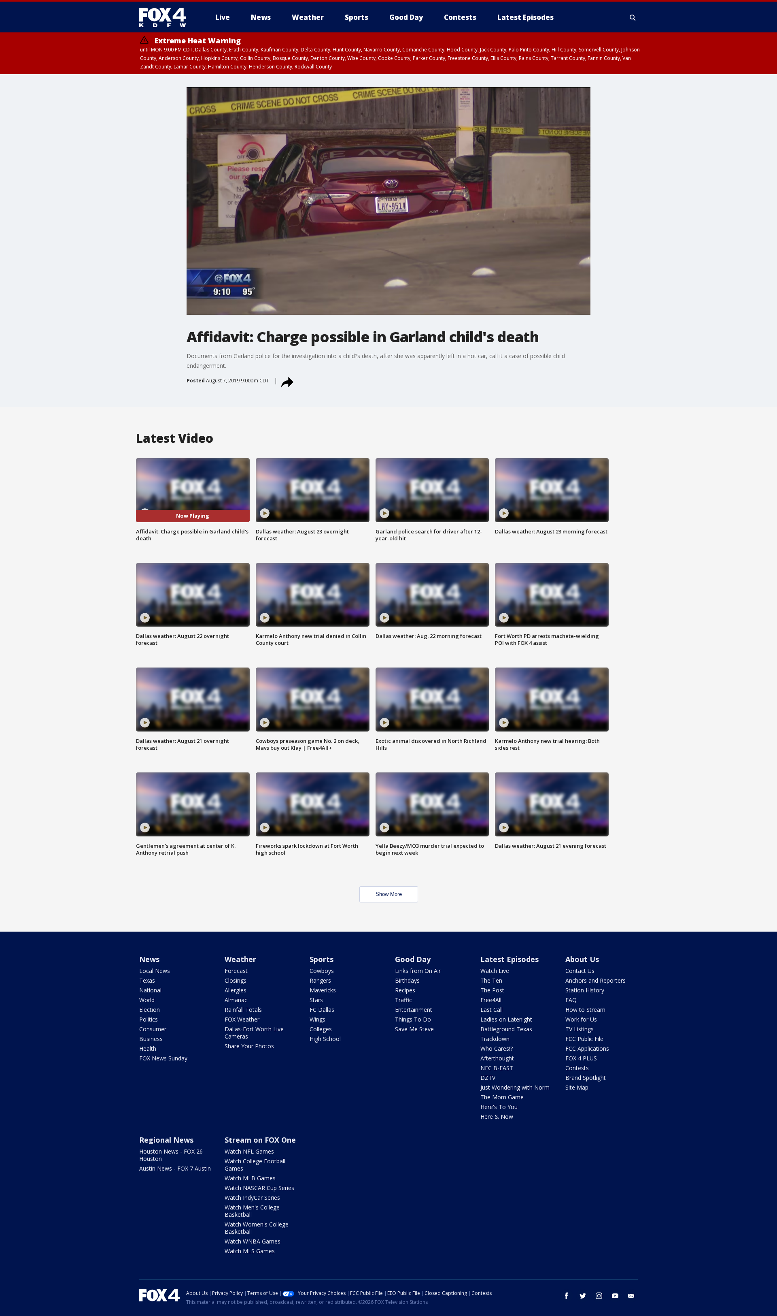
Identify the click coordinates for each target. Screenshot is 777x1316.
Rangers (320, 980)
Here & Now (496, 1116)
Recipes (405, 990)
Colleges (321, 1029)
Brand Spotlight (585, 1077)
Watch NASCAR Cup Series (259, 1188)
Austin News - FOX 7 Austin (175, 1168)
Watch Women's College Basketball (257, 1227)
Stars (316, 1000)
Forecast (236, 971)
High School (325, 1039)
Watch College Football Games (255, 1164)
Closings (235, 980)
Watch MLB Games (250, 1178)
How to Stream (585, 1009)
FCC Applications (587, 1048)
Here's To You (499, 1107)
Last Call (491, 1009)
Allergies (235, 990)
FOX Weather (242, 1019)
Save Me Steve (414, 1029)
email (631, 1295)
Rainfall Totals (243, 1009)
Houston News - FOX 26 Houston (171, 1155)
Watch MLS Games (250, 1251)
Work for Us (581, 1019)
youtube (615, 1295)
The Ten (491, 980)
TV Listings (579, 1029)
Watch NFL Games (249, 1151)
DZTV (487, 1077)
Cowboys (322, 971)
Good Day (413, 959)
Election (149, 1009)
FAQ (571, 1000)
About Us (582, 959)
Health (147, 1048)
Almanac (236, 1000)
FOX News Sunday (163, 1058)
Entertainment (413, 1009)
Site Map (576, 1087)
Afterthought (497, 1058)
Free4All (490, 1000)
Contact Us (579, 971)
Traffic (403, 1000)
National (150, 990)
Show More (389, 894)
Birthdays (407, 980)
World (147, 1000)
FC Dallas (322, 1009)
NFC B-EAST (496, 1068)
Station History (584, 990)
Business (151, 1039)
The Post (492, 990)
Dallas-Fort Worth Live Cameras (254, 1032)
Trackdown (495, 1039)
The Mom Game (502, 1097)
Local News (154, 971)
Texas (147, 980)
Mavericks (323, 990)
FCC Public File (584, 1039)
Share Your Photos (249, 1046)
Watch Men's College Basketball (252, 1210)
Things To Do (413, 1019)
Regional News (166, 1140)
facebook (566, 1295)
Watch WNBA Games (252, 1241)
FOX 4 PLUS (581, 1058)
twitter (582, 1295)
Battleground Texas (506, 1029)
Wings (317, 1019)
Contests (577, 1068)
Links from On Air (418, 971)
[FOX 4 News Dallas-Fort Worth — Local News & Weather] (166, 17)
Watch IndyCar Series (252, 1197)
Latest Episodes (509, 959)
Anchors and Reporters (595, 980)
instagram (598, 1295)
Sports (321, 959)
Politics (148, 1019)
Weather (240, 959)
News (149, 959)
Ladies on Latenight (506, 1019)
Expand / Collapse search (633, 17)
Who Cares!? (496, 1048)
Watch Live (494, 971)
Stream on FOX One (260, 1140)
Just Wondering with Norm (515, 1087)
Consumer (152, 1029)
